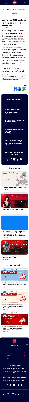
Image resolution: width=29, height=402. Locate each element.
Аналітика (9, 353)
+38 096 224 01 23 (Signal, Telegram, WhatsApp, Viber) (14, 369)
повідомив (22, 36)
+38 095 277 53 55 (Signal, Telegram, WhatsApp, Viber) (14, 372)
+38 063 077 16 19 (14, 366)
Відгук (8, 358)
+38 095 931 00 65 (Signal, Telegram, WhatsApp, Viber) (14, 381)
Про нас (8, 355)
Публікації (9, 350)
